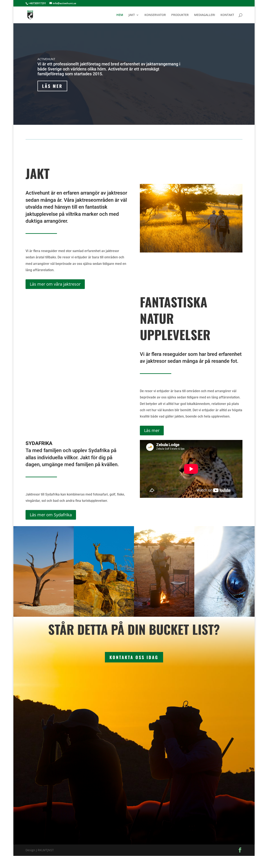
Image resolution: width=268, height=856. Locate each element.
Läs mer (152, 430)
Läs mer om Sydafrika (51, 515)
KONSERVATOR (155, 15)
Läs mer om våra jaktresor (55, 284)
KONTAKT (227, 15)
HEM (119, 15)
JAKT (132, 15)
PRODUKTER (180, 15)
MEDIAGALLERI (204, 15)
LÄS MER (52, 86)
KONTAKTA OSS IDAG (134, 657)
